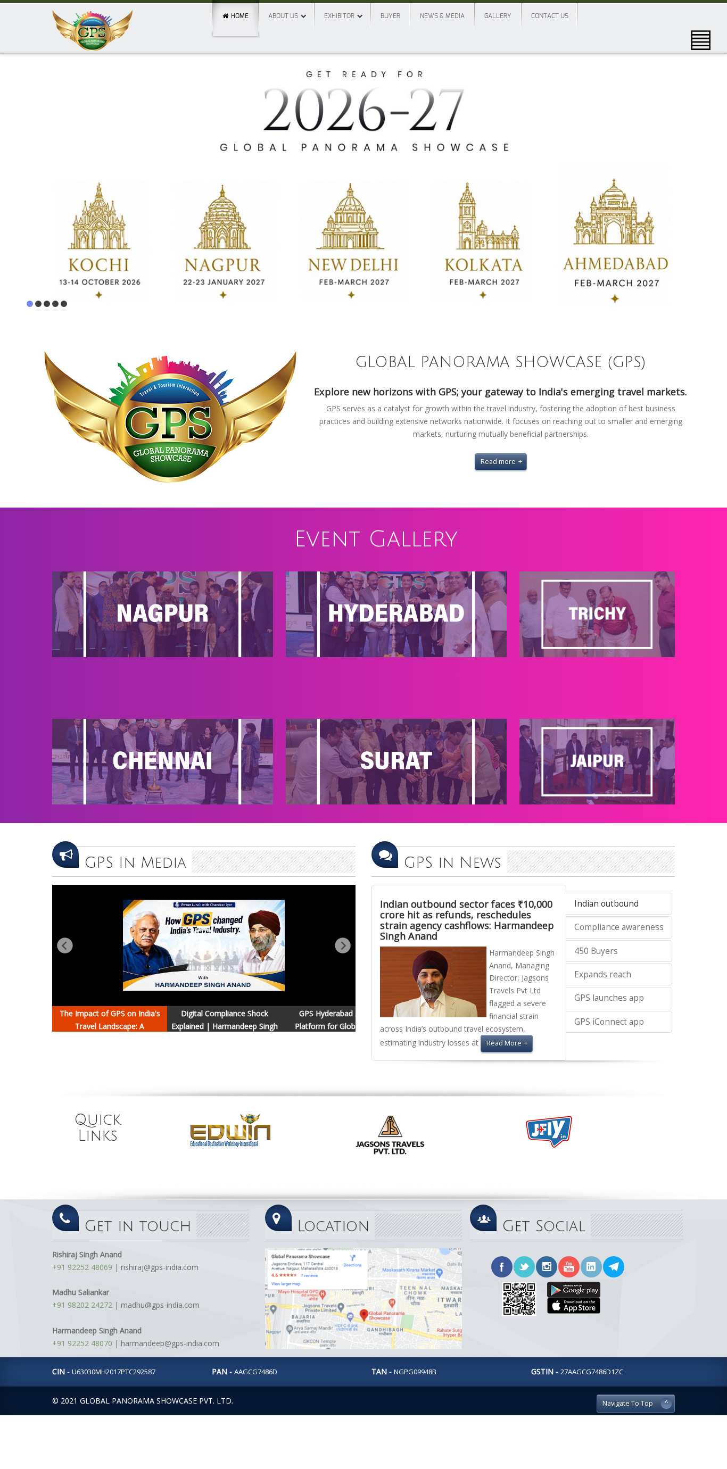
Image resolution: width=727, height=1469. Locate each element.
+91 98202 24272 (82, 1305)
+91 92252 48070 (82, 1343)
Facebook (502, 1266)
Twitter (524, 1266)
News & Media (442, 16)
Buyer (390, 16)
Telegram (613, 1266)
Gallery (497, 16)
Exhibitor (339, 16)
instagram (546, 1266)
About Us (283, 16)
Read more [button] (498, 461)
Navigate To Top (627, 1403)
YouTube (569, 1266)
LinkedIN (591, 1266)
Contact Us (549, 16)
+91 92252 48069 (82, 1267)
